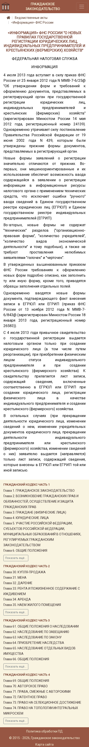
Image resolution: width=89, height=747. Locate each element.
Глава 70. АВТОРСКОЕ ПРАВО (25, 686)
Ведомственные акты (31, 18)
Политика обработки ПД (44, 731)
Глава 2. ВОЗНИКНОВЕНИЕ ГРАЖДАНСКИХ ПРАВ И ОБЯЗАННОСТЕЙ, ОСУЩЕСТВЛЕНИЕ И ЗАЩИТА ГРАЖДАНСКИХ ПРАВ (41, 501)
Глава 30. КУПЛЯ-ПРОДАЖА (24, 572)
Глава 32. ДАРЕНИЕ (17, 583)
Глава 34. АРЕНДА (17, 599)
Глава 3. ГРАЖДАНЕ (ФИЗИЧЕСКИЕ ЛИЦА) (34, 512)
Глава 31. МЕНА (14, 577)
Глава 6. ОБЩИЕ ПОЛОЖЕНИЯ (25, 550)
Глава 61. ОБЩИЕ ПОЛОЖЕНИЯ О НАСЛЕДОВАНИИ (41, 626)
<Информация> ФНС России (32, 22)
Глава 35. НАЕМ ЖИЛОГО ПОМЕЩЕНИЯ (32, 605)
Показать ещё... (15, 558)
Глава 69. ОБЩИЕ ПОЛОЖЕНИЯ (26, 680)
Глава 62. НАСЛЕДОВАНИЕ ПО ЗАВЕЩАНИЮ (36, 632)
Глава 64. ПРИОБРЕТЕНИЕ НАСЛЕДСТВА (33, 643)
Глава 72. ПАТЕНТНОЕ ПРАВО (25, 697)
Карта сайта (44, 744)
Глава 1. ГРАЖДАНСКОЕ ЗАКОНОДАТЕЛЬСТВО (39, 490)
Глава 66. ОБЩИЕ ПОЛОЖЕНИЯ (26, 659)
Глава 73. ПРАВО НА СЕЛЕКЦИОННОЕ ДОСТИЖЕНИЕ (42, 702)
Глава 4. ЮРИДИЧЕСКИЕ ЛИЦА (26, 518)
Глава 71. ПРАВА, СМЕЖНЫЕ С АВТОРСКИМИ (37, 691)
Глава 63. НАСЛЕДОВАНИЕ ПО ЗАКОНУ (32, 637)
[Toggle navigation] (81, 6)
